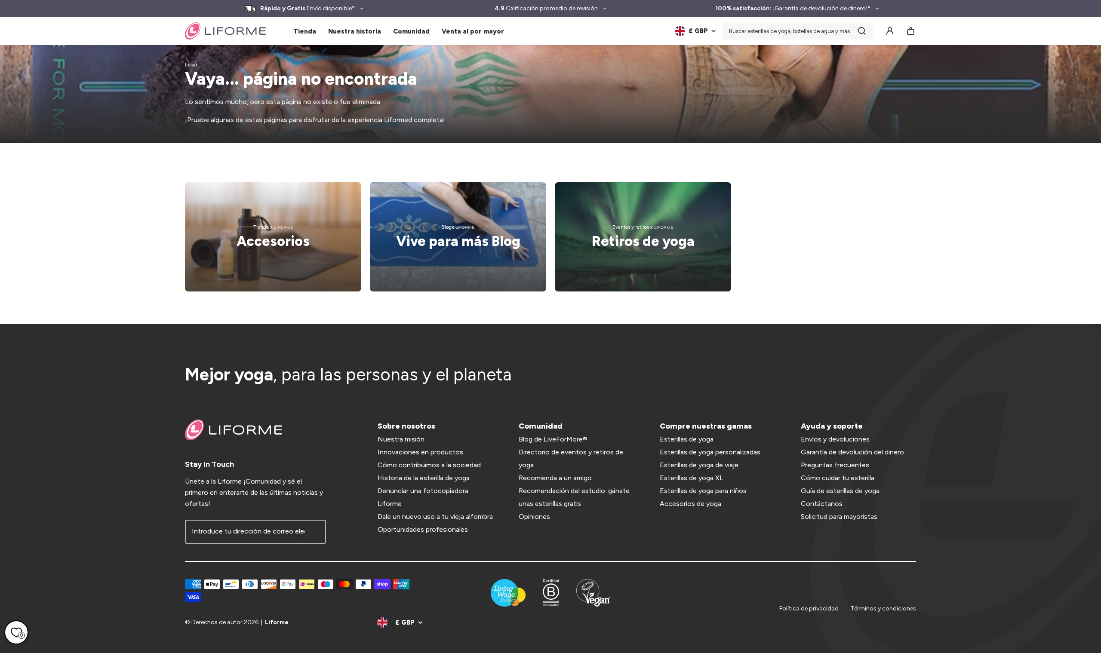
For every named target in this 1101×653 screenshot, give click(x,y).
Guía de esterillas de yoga (840, 491)
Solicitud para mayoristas (839, 516)
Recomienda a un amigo (555, 478)
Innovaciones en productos (420, 452)
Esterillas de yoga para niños (703, 491)
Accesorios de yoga (690, 504)
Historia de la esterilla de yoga (424, 478)
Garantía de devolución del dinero (852, 452)
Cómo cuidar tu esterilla (837, 478)
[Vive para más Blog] (458, 236)
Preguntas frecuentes (835, 465)
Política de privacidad (809, 608)
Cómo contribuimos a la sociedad (429, 465)
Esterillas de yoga (686, 439)
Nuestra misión (401, 439)
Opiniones (534, 516)
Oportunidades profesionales (423, 529)
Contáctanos (822, 504)
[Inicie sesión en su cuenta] (889, 31)
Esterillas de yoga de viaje (699, 465)
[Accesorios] (273, 236)
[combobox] (797, 31)
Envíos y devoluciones (835, 439)
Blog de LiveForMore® (553, 439)
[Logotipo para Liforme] (225, 31)
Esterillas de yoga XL (691, 478)
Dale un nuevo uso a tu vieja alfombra (435, 516)
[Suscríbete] (314, 532)
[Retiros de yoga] (643, 236)
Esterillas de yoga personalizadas (710, 452)
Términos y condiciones (883, 608)
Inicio (191, 64)
